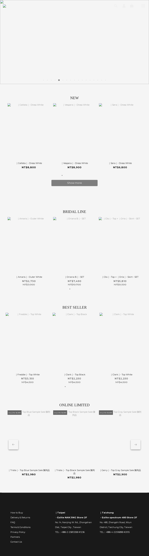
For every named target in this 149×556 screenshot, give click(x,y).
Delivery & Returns (20, 517)
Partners (15, 537)
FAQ (12, 522)
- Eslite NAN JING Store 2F (71, 517)
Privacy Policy (17, 532)
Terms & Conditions (20, 527)
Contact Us (16, 541)
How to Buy (16, 512)
